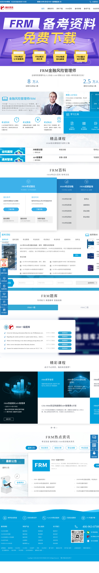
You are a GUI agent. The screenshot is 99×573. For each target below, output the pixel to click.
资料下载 (59, 8)
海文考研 (13, 550)
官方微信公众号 (95, 536)
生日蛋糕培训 (5, 550)
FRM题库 (4, 305)
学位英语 (21, 550)
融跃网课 (25, 537)
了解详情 (11, 209)
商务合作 (55, 537)
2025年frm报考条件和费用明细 (61, 269)
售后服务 (40, 534)
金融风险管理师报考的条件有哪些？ (33, 273)
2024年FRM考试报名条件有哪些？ (62, 273)
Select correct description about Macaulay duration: (21, 344)
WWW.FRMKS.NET (44, 558)
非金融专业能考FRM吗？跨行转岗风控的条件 (65, 261)
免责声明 (55, 540)
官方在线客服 (94, 541)
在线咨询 (40, 540)
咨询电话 (4, 281)
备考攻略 (78, 8)
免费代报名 (4, 273)
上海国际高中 (77, 548)
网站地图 (55, 543)
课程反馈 (40, 543)
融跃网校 (25, 531)
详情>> (77, 255)
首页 (42, 8)
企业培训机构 (29, 550)
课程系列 (50, 8)
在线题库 (25, 540)
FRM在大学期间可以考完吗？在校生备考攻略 (35, 265)
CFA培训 (25, 548)
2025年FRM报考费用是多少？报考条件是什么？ (65, 265)
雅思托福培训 (86, 548)
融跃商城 (25, 534)
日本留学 (32, 548)
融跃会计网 (59, 548)
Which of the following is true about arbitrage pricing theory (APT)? (26, 340)
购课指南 (40, 531)
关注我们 (4, 312)
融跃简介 (55, 531)
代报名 (40, 537)
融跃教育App (26, 543)
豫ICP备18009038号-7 (66, 558)
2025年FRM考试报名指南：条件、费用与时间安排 (37, 245)
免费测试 (64, 333)
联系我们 (55, 534)
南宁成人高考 (67, 548)
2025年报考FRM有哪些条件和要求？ (33, 269)
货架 (38, 548)
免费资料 (4, 289)
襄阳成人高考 (38, 550)
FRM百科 (69, 8)
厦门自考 (51, 548)
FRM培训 (44, 548)
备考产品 (87, 8)
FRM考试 (17, 548)
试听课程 (4, 297)
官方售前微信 (94, 532)
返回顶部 (94, 457)
